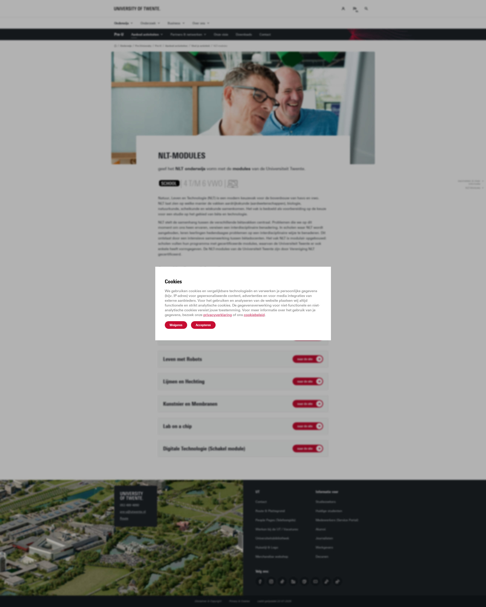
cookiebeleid (254, 315)
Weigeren (176, 325)
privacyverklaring (217, 315)
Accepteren (203, 325)
